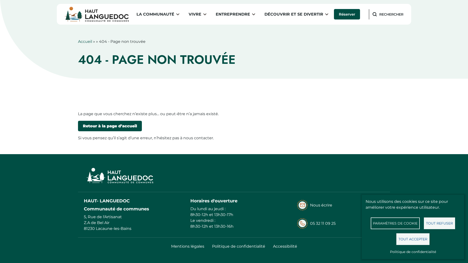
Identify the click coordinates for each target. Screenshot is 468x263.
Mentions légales (187, 246)
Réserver (347, 14)
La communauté (155, 14)
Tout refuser (439, 223)
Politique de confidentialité (413, 252)
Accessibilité (285, 246)
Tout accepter (413, 239)
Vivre (195, 14)
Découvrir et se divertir (293, 14)
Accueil (85, 41)
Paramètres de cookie (395, 223)
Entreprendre (233, 14)
